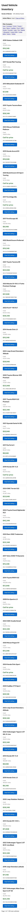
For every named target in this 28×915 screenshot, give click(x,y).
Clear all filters (20, 18)
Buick (8, 28)
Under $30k (14, 32)
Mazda (23, 30)
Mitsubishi (6, 32)
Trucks (19, 26)
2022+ (9, 34)
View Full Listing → (9, 55)
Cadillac (13, 28)
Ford (18, 28)
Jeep (15, 30)
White (13, 34)
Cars (4, 26)
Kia (19, 30)
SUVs (14, 26)
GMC (22, 28)
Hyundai (10, 30)
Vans (4, 28)
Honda (5, 30)
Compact (9, 26)
